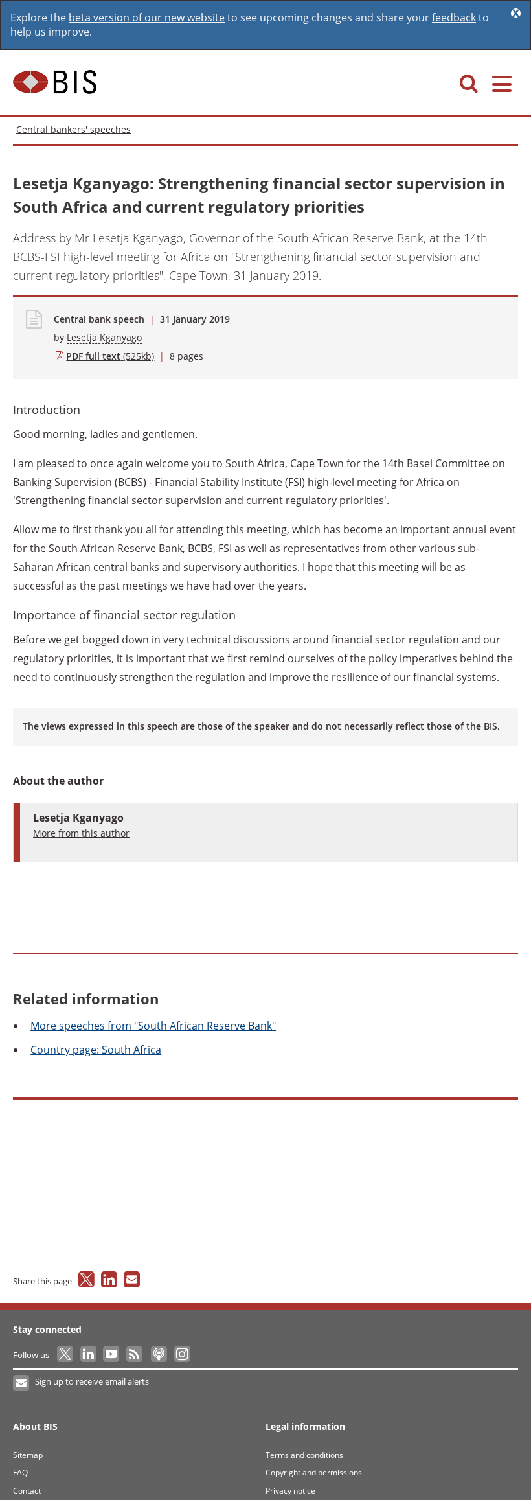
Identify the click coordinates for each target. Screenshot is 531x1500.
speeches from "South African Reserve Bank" (153, 1026)
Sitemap (28, 1454)
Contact (27, 1490)
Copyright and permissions (314, 1472)
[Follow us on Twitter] (66, 1355)
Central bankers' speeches (73, 129)
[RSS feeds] (135, 1355)
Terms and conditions (304, 1454)
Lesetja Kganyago (104, 337)
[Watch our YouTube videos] (112, 1355)
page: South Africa (95, 1050)
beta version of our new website (147, 17)
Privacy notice (290, 1490)
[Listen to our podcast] (158, 1355)
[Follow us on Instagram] (181, 1355)
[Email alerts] (21, 1383)
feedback (454, 17)
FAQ (20, 1472)
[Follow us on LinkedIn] (89, 1355)
